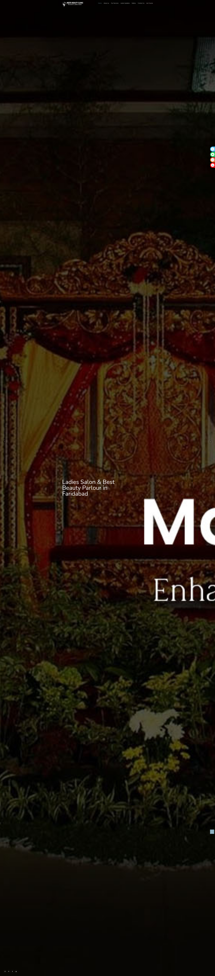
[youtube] (16, 971)
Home (100, 3)
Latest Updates (125, 3)
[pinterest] (8, 971)
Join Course (149, 3)
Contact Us (141, 3)
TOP (212, 832)
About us (106, 3)
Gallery (134, 3)
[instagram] (5, 971)
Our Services (115, 3)
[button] (210, 442)
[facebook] (12, 971)
